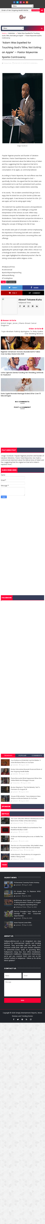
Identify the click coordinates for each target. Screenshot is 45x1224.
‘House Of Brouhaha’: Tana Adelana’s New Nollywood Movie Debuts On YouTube (26, 797)
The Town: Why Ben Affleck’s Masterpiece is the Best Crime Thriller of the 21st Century (27, 819)
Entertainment (27, 10)
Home (4, 33)
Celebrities (11, 33)
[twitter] (17, 2)
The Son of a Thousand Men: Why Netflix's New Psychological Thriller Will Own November (27, 846)
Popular (22, 755)
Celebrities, (34, 63)
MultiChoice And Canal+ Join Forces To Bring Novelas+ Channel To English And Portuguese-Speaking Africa (27, 902)
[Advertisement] (22, 523)
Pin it (14, 293)
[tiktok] (30, 2)
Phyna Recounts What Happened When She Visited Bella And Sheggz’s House (26, 779)
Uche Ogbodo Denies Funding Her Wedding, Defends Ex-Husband (22, 373)
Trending (8, 755)
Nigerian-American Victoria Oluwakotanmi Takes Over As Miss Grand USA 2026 (20, 353)
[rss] (27, 2)
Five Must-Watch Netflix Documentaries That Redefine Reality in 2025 (26, 828)
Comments (37, 755)
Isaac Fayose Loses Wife (22, 923)
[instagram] (21, 2)
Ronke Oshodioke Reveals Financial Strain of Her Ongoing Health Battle (26, 770)
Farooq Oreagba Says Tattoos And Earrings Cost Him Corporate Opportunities (27, 913)
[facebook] (14, 2)
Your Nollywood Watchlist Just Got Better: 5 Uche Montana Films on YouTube (26, 761)
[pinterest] (24, 2)
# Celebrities (11, 282)
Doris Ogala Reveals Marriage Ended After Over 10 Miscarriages (21, 394)
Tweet (14, 288)
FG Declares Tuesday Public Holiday (26, 882)
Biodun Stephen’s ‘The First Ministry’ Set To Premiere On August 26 (25, 788)
